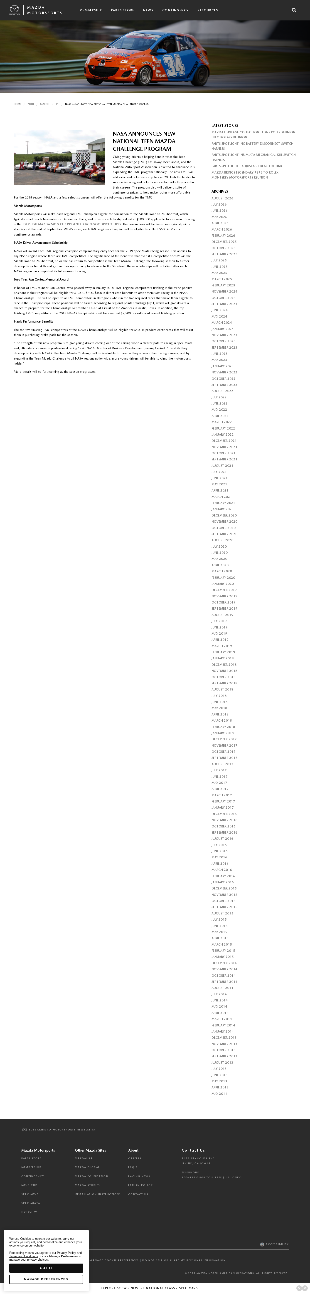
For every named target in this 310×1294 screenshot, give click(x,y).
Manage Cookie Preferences (114, 1260)
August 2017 (222, 764)
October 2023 (224, 341)
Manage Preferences (46, 1279)
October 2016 (224, 826)
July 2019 (219, 621)
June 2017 (220, 776)
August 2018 (222, 689)
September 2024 (224, 304)
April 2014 (220, 1013)
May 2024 (219, 316)
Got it (46, 1268)
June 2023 (220, 353)
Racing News (139, 1176)
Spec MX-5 (30, 1194)
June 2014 (220, 1000)
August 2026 (222, 198)
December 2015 (224, 888)
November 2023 (224, 335)
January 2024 (223, 329)
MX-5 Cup (29, 1185)
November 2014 (224, 969)
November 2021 (224, 447)
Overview (29, 1212)
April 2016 (220, 863)
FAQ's (133, 1167)
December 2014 (224, 963)
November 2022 (224, 372)
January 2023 (223, 366)
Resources (208, 10)
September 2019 (224, 608)
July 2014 (219, 994)
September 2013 (224, 1056)
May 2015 (219, 932)
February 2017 (223, 801)
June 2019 (220, 627)
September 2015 (224, 907)
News (148, 10)
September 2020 (224, 534)
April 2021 (220, 490)
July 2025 (219, 260)
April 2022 (220, 416)
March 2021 (222, 497)
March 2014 (222, 1019)
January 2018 (223, 733)
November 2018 (224, 671)
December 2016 (224, 814)
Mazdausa (84, 1158)
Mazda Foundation (91, 1176)
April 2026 (220, 223)
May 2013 (219, 1081)
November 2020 (224, 521)
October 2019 (224, 602)
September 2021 (224, 459)
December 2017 (224, 739)
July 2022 (219, 397)
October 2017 (224, 751)
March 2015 (222, 944)
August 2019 (222, 615)
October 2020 (224, 528)
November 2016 (224, 820)
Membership (90, 10)
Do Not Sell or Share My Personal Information (184, 1260)
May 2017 (219, 783)
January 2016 (223, 882)
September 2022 (224, 385)
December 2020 (224, 515)
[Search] (294, 10)
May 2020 (219, 559)
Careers (134, 1158)
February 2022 (223, 428)
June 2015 (220, 926)
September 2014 (224, 982)
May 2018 (219, 708)
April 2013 (220, 1087)
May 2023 (219, 360)
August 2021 (222, 465)
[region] (46, 1260)
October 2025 (224, 248)
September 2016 (224, 832)
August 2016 (222, 838)
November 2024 (224, 291)
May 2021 (219, 484)
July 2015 (219, 919)
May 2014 (219, 1006)
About (133, 1150)
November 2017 (224, 745)
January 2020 (223, 584)
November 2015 (224, 895)
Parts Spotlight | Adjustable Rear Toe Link (247, 166)
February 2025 (223, 285)
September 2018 (224, 683)
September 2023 (224, 347)
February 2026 (223, 235)
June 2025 (220, 266)
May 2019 (219, 633)
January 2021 (223, 509)
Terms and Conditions (23, 1256)
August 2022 (222, 391)
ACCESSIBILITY (277, 1244)
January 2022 (223, 434)
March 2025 (222, 279)
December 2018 (224, 664)
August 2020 (222, 540)
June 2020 (220, 552)
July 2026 (219, 204)
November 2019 (224, 596)
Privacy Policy (66, 1252)
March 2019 (222, 646)
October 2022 (224, 378)
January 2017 (223, 807)
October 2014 (224, 975)
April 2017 (220, 789)
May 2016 (219, 857)
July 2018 (219, 696)
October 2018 (224, 677)
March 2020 (222, 571)
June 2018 (220, 702)
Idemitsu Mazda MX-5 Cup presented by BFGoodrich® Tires (71, 224)
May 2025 (219, 273)
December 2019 (224, 590)
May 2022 (219, 409)
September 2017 (224, 758)
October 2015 (224, 901)
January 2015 (223, 957)
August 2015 (222, 913)
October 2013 (224, 1050)
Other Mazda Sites (90, 1150)
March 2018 (222, 720)
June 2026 (220, 210)
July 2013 (219, 1068)
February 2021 (223, 503)
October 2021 (224, 453)
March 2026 (222, 229)
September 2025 (224, 254)
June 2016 (220, 851)
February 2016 (223, 876)
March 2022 (222, 422)
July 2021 (219, 472)
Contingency (175, 10)
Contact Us (138, 1194)
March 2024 (222, 322)
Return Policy (140, 1185)
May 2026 (219, 217)
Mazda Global (87, 1167)
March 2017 (222, 795)
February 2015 (223, 950)
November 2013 (224, 1044)
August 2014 (222, 988)
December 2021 (224, 440)
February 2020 (223, 577)
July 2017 (219, 770)
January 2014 (223, 1031)
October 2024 (224, 298)
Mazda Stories (87, 1185)
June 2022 (220, 403)
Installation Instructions (98, 1194)
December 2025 (224, 241)
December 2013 (224, 1037)
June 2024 (220, 310)
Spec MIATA (30, 1203)
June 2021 (220, 478)
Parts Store (122, 10)
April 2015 (220, 938)
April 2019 (220, 639)
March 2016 (222, 870)
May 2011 (219, 1093)
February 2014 (223, 1025)
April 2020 (220, 565)
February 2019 (223, 652)
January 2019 (223, 658)
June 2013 (220, 1075)
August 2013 (222, 1062)
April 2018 (220, 714)
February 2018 (223, 727)
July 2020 (219, 546)
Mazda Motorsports (45, 10)
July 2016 (219, 845)
